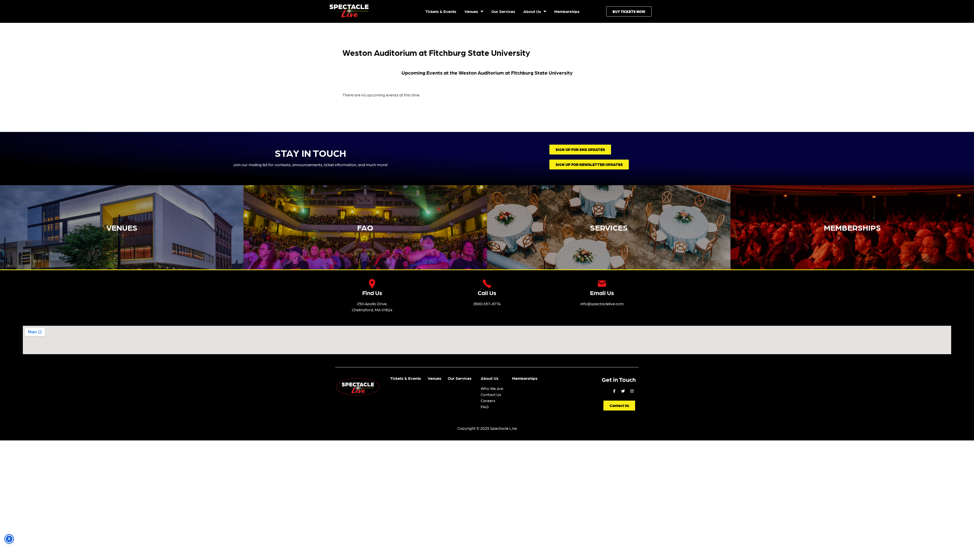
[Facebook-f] (614, 391)
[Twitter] (623, 391)
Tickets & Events (405, 378)
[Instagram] (632, 391)
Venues (434, 378)
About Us (489, 378)
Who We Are (492, 388)
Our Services (460, 378)
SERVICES (609, 227)
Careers (488, 400)
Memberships (524, 378)
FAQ (365, 227)
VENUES (121, 227)
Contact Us (491, 394)
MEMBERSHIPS (852, 227)
